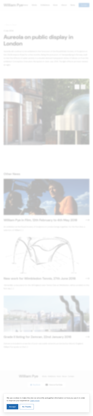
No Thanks (26, 407)
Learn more (34, 400)
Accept (12, 407)
